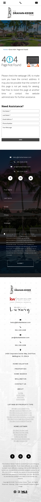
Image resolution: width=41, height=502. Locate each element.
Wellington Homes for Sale (20, 441)
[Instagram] (20, 178)
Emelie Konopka (20, 399)
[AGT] (30, 178)
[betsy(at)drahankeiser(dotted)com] (36, 3)
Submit (20, 263)
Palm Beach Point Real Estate (20, 432)
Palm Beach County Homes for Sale (20, 438)
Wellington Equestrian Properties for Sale (20, 410)
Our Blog (20, 393)
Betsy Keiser (20, 397)
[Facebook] (10, 178)
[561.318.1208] (20, 2)
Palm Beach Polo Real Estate (20, 430)
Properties (20, 369)
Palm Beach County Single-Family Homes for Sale (20, 419)
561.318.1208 (22, 162)
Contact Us (20, 384)
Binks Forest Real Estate (20, 434)
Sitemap (11, 484)
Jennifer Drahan (20, 395)
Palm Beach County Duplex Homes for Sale (20, 414)
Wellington (20, 379)
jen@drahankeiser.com (22, 167)
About (20, 389)
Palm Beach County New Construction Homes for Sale (20, 417)
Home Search (20, 374)
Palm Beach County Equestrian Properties (20, 421)
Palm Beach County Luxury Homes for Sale (20, 412)
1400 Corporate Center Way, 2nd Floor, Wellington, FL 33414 (20, 355)
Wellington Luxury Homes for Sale (20, 408)
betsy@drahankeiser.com (22, 157)
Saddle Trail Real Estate (20, 436)
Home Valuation (20, 364)
